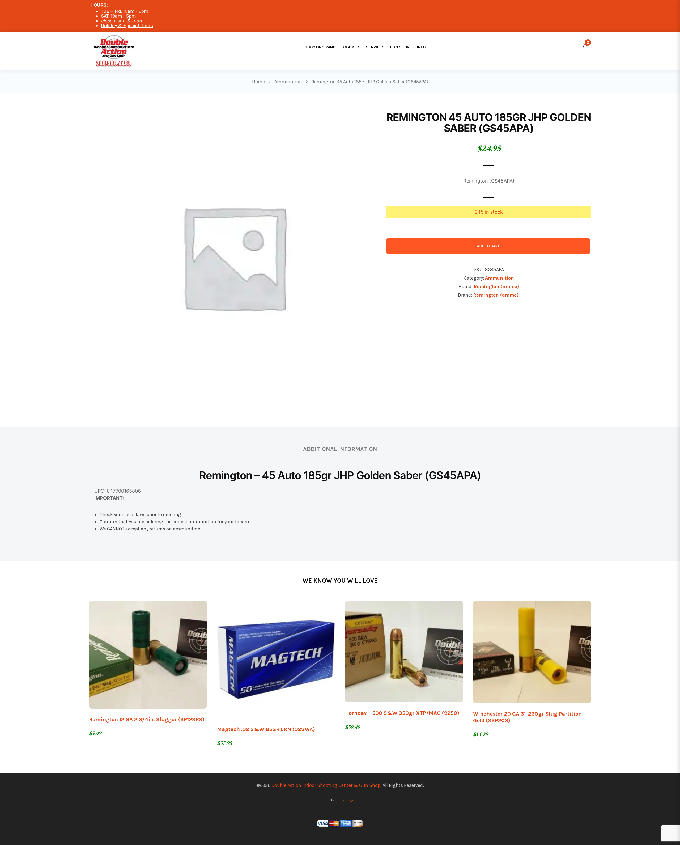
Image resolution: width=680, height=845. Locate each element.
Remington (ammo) (496, 286)
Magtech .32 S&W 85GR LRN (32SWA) (266, 729)
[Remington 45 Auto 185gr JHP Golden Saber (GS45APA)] (234, 256)
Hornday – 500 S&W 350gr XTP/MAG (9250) (402, 713)
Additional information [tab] (340, 449)
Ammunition (499, 278)
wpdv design (345, 800)
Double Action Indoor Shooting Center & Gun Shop (325, 785)
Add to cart (488, 246)
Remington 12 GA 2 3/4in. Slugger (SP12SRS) (147, 719)
